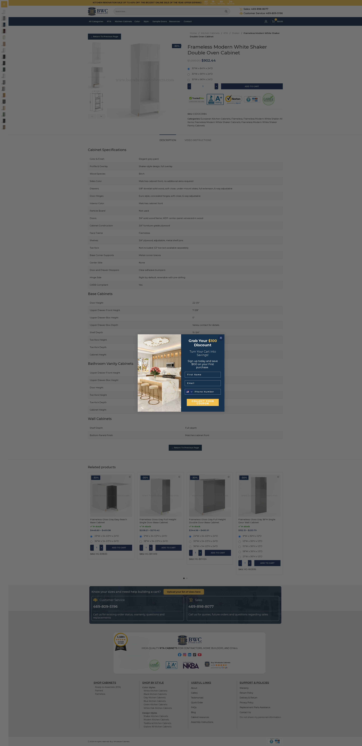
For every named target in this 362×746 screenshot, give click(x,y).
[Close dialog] (221, 338)
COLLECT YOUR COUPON (203, 402)
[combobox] (189, 391)
